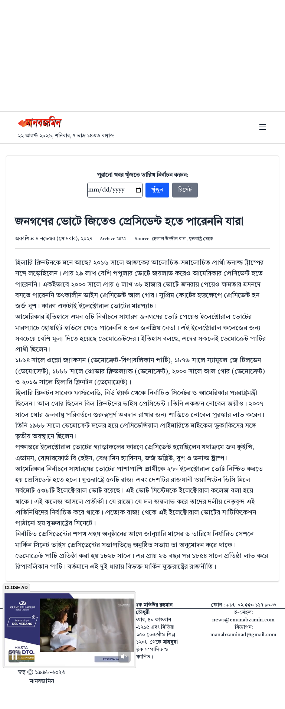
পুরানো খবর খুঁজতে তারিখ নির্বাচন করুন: (142, 175)
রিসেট (185, 190)
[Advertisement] (142, 56)
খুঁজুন (157, 190)
